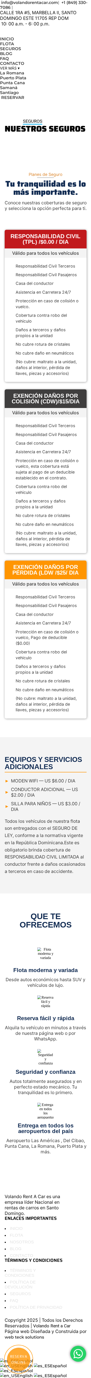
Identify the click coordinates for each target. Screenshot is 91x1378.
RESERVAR (12, 97)
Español (58, 1365)
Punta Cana (12, 82)
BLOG (6, 53)
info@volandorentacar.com (29, 2)
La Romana (12, 72)
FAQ (4, 58)
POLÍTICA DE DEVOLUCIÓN (20, 1284)
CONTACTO (12, 63)
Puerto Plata (13, 77)
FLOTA (7, 43)
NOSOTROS (22, 1242)
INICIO (7, 38)
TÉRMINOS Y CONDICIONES (20, 1273)
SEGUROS (10, 48)
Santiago (9, 92)
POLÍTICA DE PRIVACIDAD (36, 1307)
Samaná (9, 87)
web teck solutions (24, 1337)
